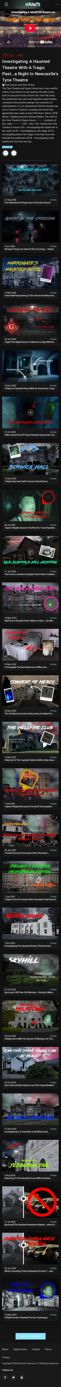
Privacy (6, 1357)
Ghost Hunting (7, 147)
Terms (48, 1349)
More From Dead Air (30, 1336)
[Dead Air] (30, 55)
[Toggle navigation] (6, 4)
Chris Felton (28, 84)
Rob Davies (11, 84)
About (5, 1349)
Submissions (20, 1349)
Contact (36, 1349)
